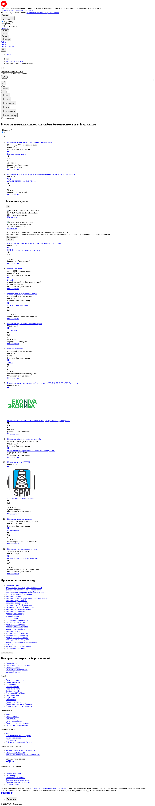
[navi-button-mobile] (3, 50)
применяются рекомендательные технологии (49, 788)
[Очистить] (4, 77)
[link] (5, 36)
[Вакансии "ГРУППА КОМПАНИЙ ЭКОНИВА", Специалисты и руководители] (80, 404)
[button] (3, 42)
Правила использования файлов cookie (43, 13)
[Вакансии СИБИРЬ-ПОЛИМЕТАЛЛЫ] (80, 482)
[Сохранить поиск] (3, 83)
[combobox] (12, 71)
